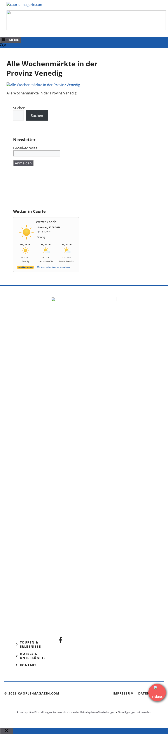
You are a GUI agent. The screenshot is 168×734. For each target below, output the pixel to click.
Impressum (123, 693)
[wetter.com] (25, 268)
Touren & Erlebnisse (30, 644)
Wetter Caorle (46, 222)
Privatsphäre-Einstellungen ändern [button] (39, 712)
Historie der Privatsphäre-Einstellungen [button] (89, 712)
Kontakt (28, 665)
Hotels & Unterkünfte (33, 656)
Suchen (19, 108)
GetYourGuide (25, 190)
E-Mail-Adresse (25, 148)
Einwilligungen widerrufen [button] (134, 712)
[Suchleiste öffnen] (3, 45)
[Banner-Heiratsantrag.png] (86, 28)
